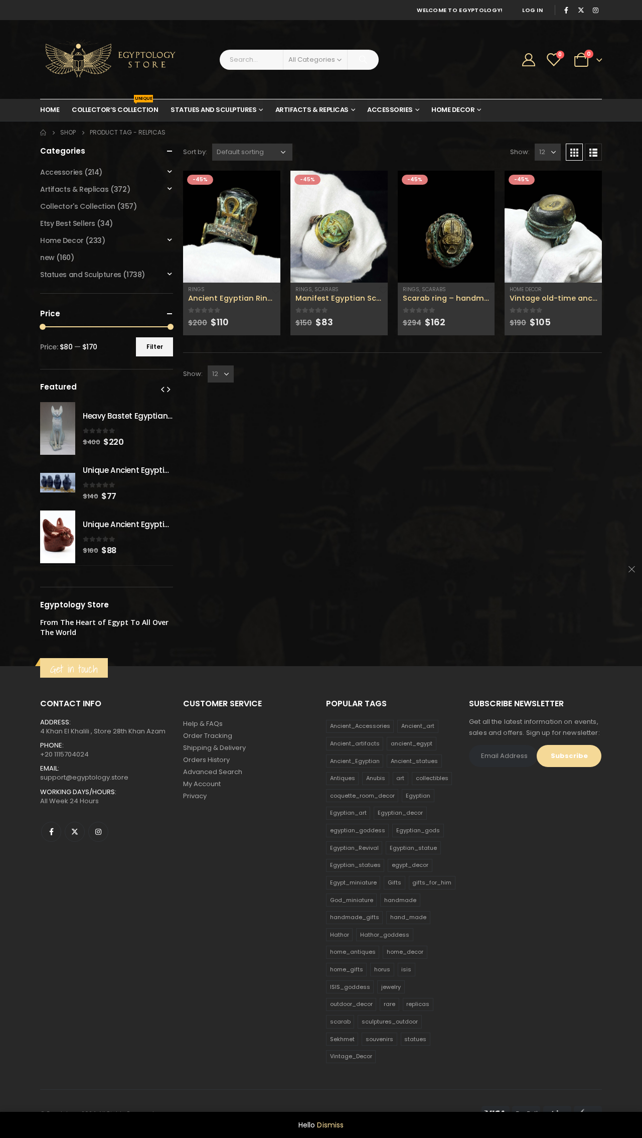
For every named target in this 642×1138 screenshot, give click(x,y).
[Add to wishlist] (275, 289)
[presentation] (162, 389)
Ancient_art (417, 726)
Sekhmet (342, 1039)
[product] (231, 227)
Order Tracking (207, 735)
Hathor (339, 935)
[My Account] (529, 59)
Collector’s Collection (115, 106)
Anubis (375, 778)
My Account (202, 784)
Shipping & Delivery (214, 747)
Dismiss (330, 1125)
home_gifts (346, 969)
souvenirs (379, 1039)
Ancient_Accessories (360, 726)
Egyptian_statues (355, 865)
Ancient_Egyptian (355, 761)
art (400, 778)
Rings (196, 289)
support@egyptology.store (84, 777)
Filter (154, 346)
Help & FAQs (203, 723)
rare (389, 1004)
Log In (532, 10)
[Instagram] (595, 10)
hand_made (408, 917)
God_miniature (351, 900)
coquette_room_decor (362, 796)
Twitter (75, 832)
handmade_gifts (354, 917)
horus (382, 969)
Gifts (394, 882)
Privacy (195, 796)
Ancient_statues (414, 761)
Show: (520, 152)
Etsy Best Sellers (67, 223)
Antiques (342, 778)
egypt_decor (410, 865)
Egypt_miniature (353, 882)
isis (406, 969)
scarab (340, 1022)
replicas (417, 1004)
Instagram (98, 832)
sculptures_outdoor (390, 1022)
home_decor (405, 952)
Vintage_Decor (351, 1056)
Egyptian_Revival (354, 848)
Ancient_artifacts (355, 743)
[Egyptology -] (103, 59)
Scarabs (326, 289)
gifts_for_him (431, 882)
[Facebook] (566, 10)
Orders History (206, 760)
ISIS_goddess (350, 987)
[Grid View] (574, 152)
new (47, 257)
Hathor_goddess (384, 935)
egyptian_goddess (357, 830)
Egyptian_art (348, 813)
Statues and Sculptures (213, 109)
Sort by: (195, 152)
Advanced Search (212, 772)
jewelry (391, 987)
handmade (400, 900)
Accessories (390, 109)
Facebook (51, 832)
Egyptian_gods (418, 830)
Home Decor (452, 109)
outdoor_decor (351, 1004)
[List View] (593, 152)
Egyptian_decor (400, 813)
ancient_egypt (411, 743)
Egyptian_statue (413, 848)
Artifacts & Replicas (312, 109)
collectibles (432, 778)
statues (415, 1039)
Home (49, 109)
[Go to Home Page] (43, 133)
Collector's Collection (77, 206)
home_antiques (353, 952)
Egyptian (418, 796)
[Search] (363, 60)
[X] (580, 10)
